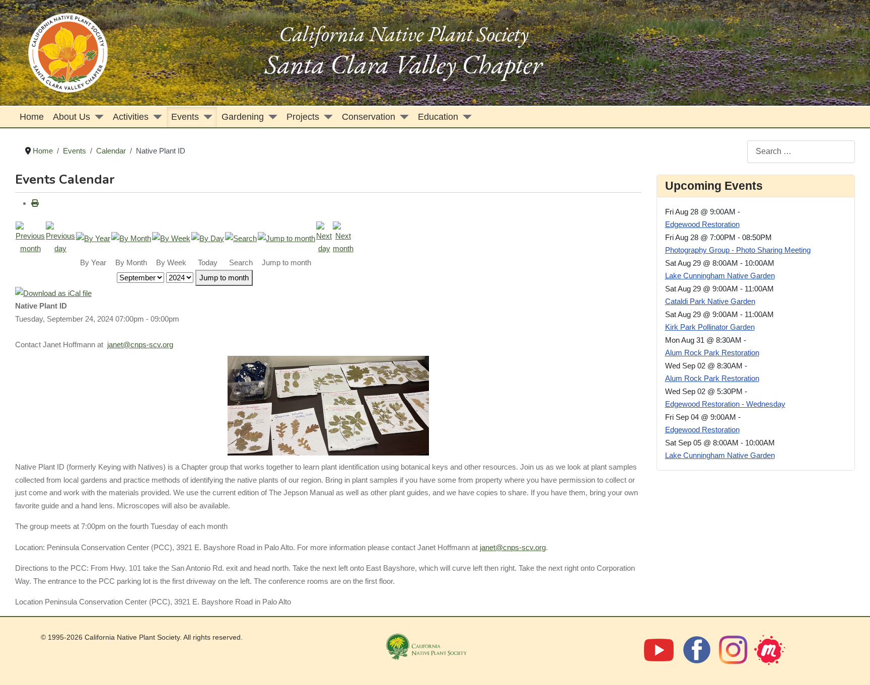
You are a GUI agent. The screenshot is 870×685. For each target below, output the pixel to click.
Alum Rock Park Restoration (712, 352)
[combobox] (801, 151)
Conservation (368, 117)
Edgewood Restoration (702, 224)
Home (32, 117)
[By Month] (131, 238)
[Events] (205, 117)
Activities (131, 117)
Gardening (243, 117)
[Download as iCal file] (53, 292)
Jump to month (224, 277)
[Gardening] (270, 117)
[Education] (465, 117)
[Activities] (155, 117)
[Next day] (324, 237)
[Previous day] (60, 237)
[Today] (207, 238)
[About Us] (97, 117)
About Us (71, 117)
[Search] (241, 238)
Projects (302, 117)
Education (438, 117)
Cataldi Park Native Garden (710, 301)
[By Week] (171, 238)
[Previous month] (30, 237)
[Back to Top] (852, 665)
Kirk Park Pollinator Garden (710, 327)
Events (185, 117)
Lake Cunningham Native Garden (720, 275)
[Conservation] (402, 117)
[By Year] (93, 238)
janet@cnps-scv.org (140, 344)
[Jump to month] (286, 238)
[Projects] (326, 117)
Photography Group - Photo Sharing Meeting (738, 250)
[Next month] (343, 237)
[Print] (35, 203)
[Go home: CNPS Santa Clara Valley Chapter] (68, 52)
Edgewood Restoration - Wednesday (725, 404)
